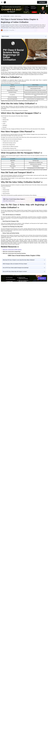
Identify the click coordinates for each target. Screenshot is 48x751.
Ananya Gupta (5, 30)
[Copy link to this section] (21, 77)
